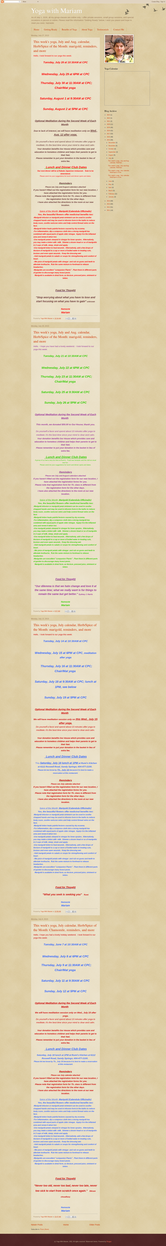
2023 (108, 115)
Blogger (108, 1241)
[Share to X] (71, 318)
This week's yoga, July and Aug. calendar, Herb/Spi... (118, 161)
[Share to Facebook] (73, 318)
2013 (108, 204)
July (110, 158)
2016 (108, 137)
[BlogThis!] (69, 318)
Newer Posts (37, 1225)
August (111, 155)
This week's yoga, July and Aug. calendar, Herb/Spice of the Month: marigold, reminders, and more (65, 46)
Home (36, 29)
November (112, 146)
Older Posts (94, 1225)
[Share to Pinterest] (75, 318)
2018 (108, 130)
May (110, 184)
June (110, 181)
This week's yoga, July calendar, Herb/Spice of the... (118, 171)
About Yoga (87, 29)
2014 (108, 201)
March (111, 190)
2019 (108, 127)
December (112, 142)
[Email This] (67, 318)
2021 (108, 121)
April (110, 187)
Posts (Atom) (44, 1229)
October (111, 149)
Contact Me (118, 29)
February (112, 194)
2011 (108, 210)
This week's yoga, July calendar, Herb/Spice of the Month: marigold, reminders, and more (65, 627)
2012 (108, 207)
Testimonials (103, 29)
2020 (108, 124)
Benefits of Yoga (69, 29)
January (111, 197)
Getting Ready (50, 29)
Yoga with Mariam (56, 10)
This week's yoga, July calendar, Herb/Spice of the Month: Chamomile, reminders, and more (65, 927)
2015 (108, 140)
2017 (108, 134)
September (112, 152)
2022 (108, 118)
